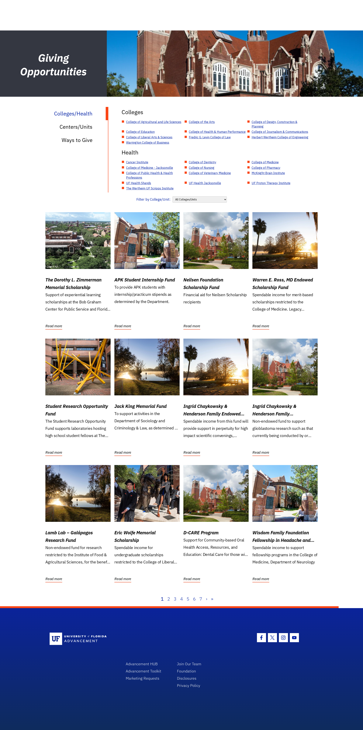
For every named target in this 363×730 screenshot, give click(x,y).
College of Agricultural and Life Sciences (153, 122)
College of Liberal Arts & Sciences (149, 137)
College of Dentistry (202, 162)
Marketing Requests (142, 678)
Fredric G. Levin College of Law (210, 137)
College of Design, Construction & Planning (274, 124)
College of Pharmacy (266, 168)
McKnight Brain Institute (268, 173)
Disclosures (186, 678)
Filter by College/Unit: (153, 199)
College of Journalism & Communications (280, 132)
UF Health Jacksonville (205, 183)
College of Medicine (265, 162)
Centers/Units (76, 126)
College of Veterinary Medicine (210, 173)
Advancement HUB (142, 663)
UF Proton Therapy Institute (271, 183)
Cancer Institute (137, 162)
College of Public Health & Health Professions (149, 175)
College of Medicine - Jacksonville (149, 168)
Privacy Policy (188, 685)
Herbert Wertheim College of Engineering (280, 137)
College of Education (140, 132)
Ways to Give (77, 139)
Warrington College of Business (147, 142)
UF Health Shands (138, 183)
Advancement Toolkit (143, 671)
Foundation (186, 671)
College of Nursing (201, 168)
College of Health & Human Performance (217, 132)
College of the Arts (202, 122)
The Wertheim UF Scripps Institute (150, 188)
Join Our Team (189, 663)
